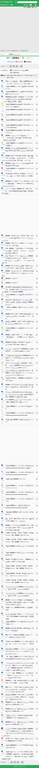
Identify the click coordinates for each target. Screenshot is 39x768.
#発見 (26, 75)
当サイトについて (19, 766)
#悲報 (8, 75)
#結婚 (30, 75)
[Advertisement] (19, 28)
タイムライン (17, 54)
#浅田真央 (12, 61)
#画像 (11, 75)
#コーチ (35, 75)
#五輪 (11, 77)
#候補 (11, 54)
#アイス (23, 75)
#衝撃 (18, 75)
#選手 (8, 77)
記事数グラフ (29, 58)
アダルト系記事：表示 (30, 7)
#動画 (15, 75)
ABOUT (25, 5)
